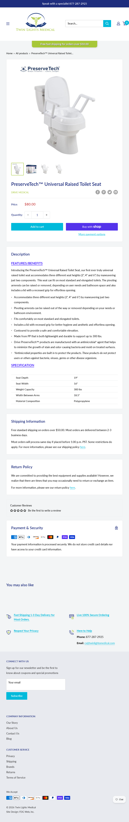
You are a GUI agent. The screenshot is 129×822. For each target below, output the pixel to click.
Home (9, 53)
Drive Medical (20, 192)
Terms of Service (15, 777)
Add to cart (37, 226)
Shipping (11, 761)
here (82, 447)
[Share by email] (115, 192)
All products (22, 53)
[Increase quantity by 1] (46, 214)
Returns (10, 772)
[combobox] (86, 23)
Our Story (12, 722)
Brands (10, 766)
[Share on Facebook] (97, 192)
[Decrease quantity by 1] (28, 214)
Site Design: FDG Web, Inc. (20, 811)
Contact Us (12, 733)
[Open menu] (7, 23)
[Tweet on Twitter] (109, 192)
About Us (11, 728)
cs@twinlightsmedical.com (99, 643)
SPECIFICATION (22, 365)
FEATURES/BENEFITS (27, 263)
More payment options (92, 234)
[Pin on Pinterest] (103, 192)
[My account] (118, 23)
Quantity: (17, 214)
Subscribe (16, 695)
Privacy (10, 756)
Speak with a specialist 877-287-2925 (64, 3)
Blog (9, 738)
